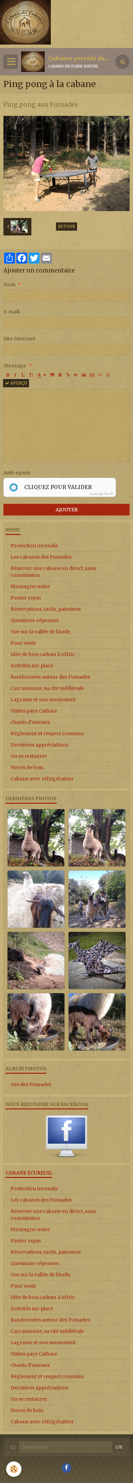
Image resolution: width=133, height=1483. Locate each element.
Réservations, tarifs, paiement (46, 609)
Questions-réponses (35, 620)
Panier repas (26, 598)
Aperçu (18, 383)
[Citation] (52, 375)
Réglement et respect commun (47, 733)
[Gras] (7, 375)
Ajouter (67, 510)
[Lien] (68, 375)
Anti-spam (16, 473)
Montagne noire (30, 586)
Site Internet (19, 339)
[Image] (83, 375)
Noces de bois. (27, 767)
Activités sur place (32, 666)
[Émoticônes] (108, 375)
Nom (9, 284)
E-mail (11, 311)
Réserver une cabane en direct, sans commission (53, 571)
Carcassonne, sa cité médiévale (47, 688)
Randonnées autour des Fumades (50, 677)
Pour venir (23, 643)
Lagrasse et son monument (43, 699)
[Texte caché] (76, 375)
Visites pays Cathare (34, 711)
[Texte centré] (60, 375)
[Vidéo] (92, 375)
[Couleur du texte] (41, 375)
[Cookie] (13, 1469)
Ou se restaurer (29, 756)
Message (14, 366)
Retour (66, 226)
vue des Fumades (31, 1084)
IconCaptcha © (102, 494)
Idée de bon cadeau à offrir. (43, 654)
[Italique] (15, 375)
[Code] (100, 375)
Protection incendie (34, 546)
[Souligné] (23, 375)
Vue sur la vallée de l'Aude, (41, 632)
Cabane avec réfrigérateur (42, 779)
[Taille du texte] (31, 375)
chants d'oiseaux (30, 722)
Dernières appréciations (39, 745)
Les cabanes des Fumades (41, 557)
